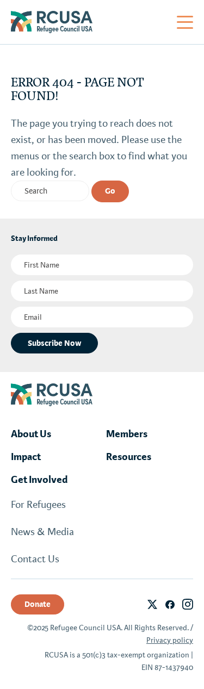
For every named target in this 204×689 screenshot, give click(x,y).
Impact (26, 457)
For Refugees (38, 505)
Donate (37, 604)
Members (126, 434)
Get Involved (39, 480)
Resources (128, 457)
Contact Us (35, 559)
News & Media (42, 532)
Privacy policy (169, 640)
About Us (31, 434)
